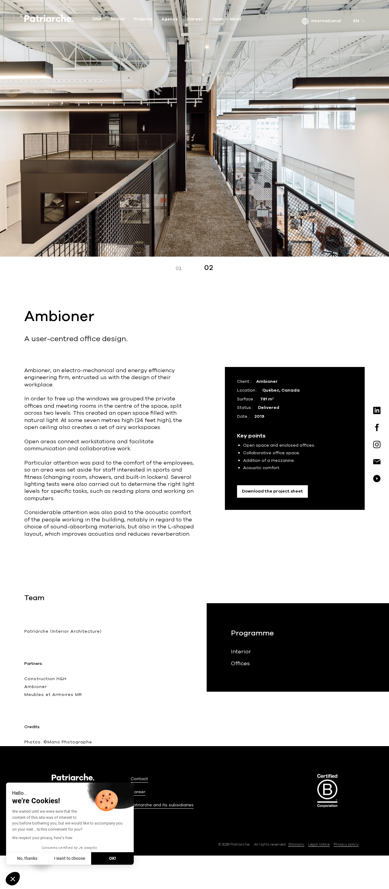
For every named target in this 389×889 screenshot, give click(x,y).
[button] (12, 878)
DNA (97, 19)
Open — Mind (226, 19)
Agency (169, 19)
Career (195, 19)
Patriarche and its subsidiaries (162, 805)
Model (118, 19)
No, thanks (27, 858)
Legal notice (319, 844)
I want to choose (69, 858)
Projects (143, 19)
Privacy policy (346, 844)
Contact (139, 779)
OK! (112, 858)
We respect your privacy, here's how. (42, 838)
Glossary (296, 844)
